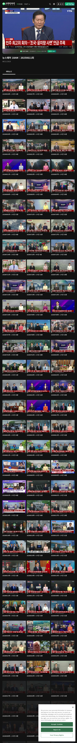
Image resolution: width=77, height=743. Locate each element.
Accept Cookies (57, 724)
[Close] (73, 707)
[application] (38, 28)
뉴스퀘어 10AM (10, 57)
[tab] (9, 71)
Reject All (56, 730)
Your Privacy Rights (57, 735)
